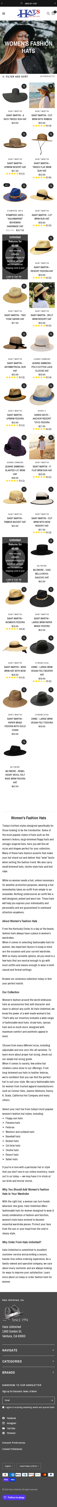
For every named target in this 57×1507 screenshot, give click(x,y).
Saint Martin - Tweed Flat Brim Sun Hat (42, 167)
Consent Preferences (12, 1449)
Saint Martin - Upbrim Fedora (15, 416)
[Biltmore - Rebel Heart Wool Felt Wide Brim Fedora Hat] (15, 751)
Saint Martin (15, 111)
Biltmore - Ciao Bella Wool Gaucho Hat (42, 573)
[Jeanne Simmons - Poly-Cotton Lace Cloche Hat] (42, 343)
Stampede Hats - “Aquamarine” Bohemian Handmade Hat (15, 220)
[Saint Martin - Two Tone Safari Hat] (15, 295)
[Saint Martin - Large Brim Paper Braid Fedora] (42, 598)
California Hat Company (25, 1095)
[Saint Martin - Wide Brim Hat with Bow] (15, 647)
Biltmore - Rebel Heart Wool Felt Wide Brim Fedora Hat (15, 776)
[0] (53, 13)
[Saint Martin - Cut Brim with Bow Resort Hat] (42, 498)
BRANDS (8, 1372)
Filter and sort (17, 76)
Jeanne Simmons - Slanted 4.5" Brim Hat (15, 470)
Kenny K (42, 411)
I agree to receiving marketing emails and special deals (30, 1407)
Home (4, 24)
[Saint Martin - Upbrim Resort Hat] (15, 143)
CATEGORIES (12, 1361)
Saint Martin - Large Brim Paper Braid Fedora (42, 622)
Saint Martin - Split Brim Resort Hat (42, 317)
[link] (13, 276)
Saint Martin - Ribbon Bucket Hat (15, 520)
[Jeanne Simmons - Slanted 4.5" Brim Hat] (15, 446)
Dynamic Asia (42, 663)
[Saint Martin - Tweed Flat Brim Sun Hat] (42, 143)
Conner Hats (18, 1091)
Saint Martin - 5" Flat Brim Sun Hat (42, 468)
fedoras (44, 1072)
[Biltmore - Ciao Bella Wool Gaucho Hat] (42, 550)
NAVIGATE (9, 1350)
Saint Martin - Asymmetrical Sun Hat (15, 366)
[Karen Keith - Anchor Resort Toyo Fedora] (42, 395)
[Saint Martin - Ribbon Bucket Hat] (15, 498)
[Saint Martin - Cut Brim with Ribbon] (42, 95)
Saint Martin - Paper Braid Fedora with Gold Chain (15, 724)
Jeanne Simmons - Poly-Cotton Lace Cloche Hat (41, 366)
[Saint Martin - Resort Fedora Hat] (42, 247)
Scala (8, 1095)
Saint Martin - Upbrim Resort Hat (15, 165)
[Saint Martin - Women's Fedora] (15, 598)
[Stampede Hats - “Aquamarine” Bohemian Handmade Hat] (15, 195)
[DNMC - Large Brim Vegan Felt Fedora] (42, 699)
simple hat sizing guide (19, 1059)
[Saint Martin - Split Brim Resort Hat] (42, 295)
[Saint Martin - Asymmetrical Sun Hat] (15, 343)
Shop (12, 24)
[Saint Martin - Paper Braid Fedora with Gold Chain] (15, 699)
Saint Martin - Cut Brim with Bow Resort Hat (41, 522)
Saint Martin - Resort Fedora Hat (42, 269)
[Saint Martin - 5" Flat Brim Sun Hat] (42, 446)
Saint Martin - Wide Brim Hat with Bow (15, 668)
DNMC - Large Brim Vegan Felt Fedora (42, 720)
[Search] (48, 13)
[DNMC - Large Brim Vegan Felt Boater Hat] (42, 647)
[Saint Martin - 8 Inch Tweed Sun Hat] (15, 95)
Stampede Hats (15, 210)
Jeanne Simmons (41, 359)
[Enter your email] (52, 1400)
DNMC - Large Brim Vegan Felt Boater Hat (42, 670)
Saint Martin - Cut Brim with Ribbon (41, 117)
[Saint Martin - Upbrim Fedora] (15, 395)
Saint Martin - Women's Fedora (15, 620)
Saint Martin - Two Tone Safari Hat (15, 317)
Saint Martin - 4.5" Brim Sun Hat (42, 216)
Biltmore (42, 565)
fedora (15, 839)
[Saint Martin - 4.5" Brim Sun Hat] (42, 195)
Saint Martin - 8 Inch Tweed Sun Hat (15, 117)
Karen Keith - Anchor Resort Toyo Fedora (42, 418)
